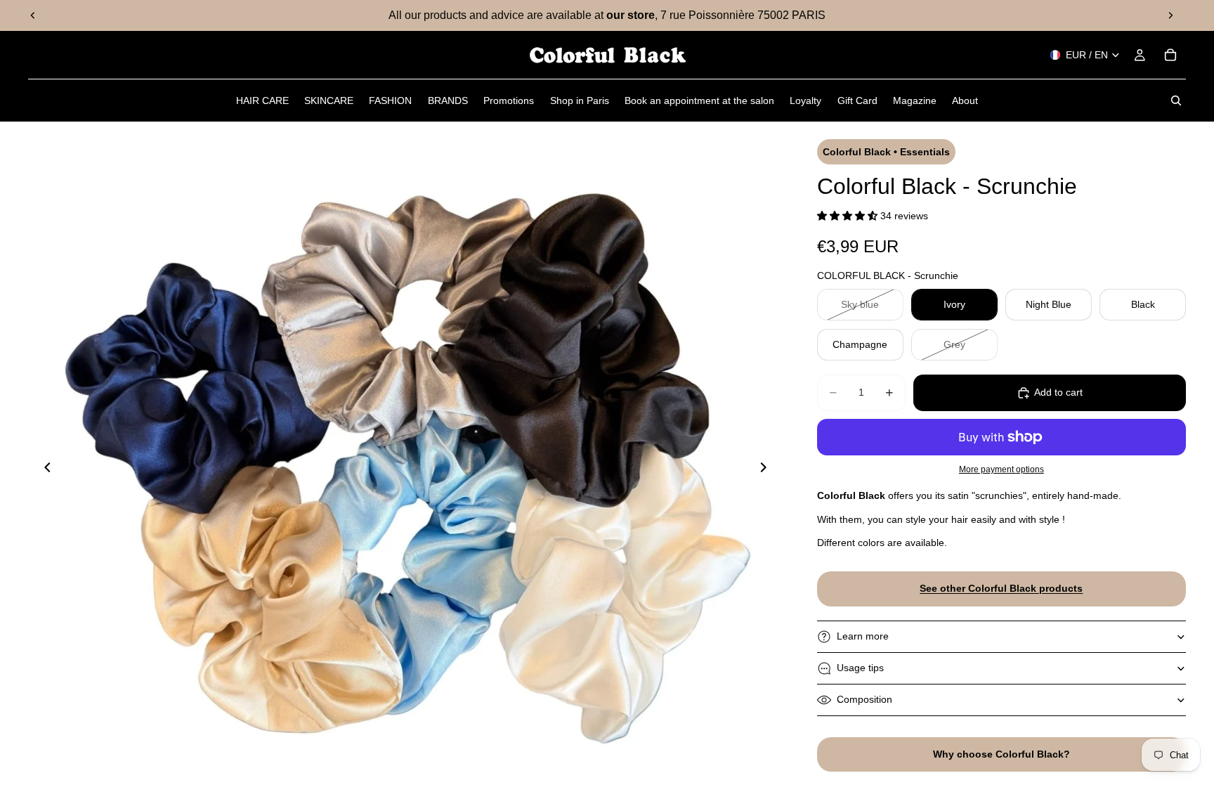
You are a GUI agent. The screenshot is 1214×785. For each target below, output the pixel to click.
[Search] (1176, 100)
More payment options (1001, 469)
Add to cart (1058, 392)
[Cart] (1170, 54)
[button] (848, 215)
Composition (864, 699)
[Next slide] (1170, 15)
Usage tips (860, 667)
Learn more (863, 636)
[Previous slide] (33, 15)
